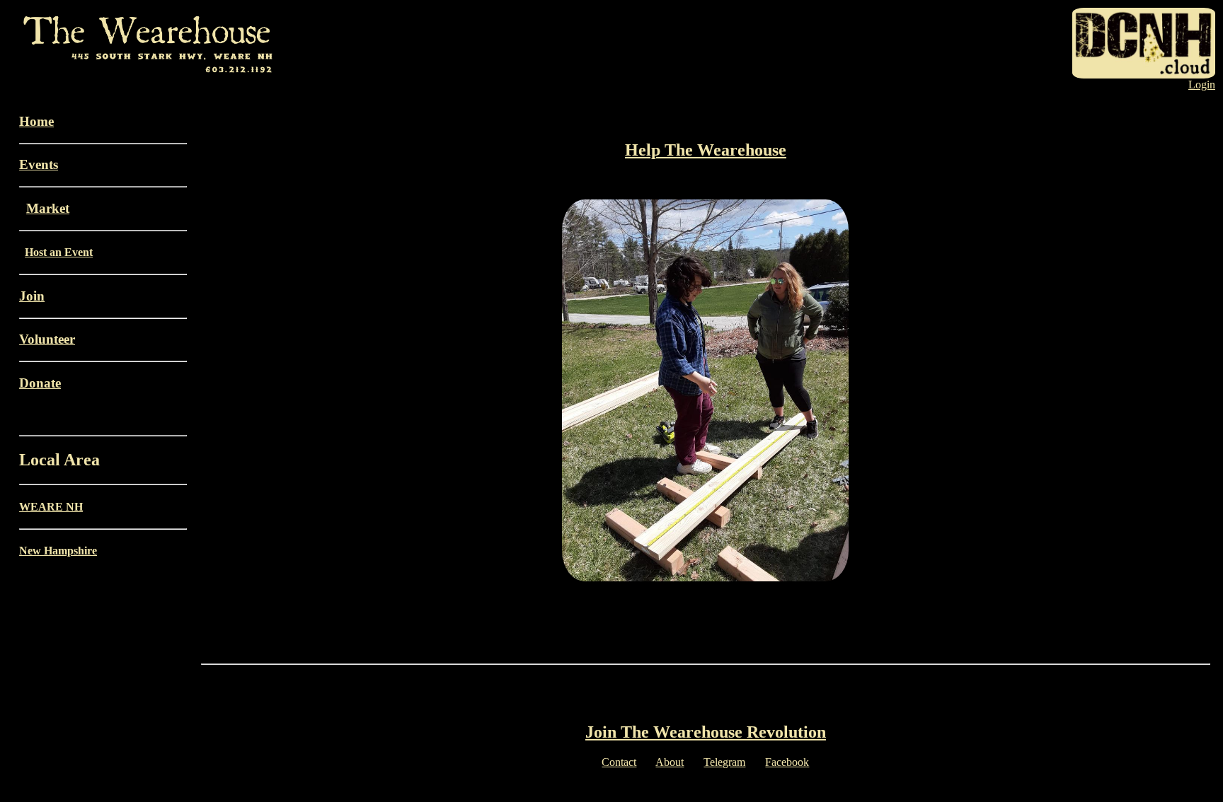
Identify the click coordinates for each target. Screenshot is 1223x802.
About (669, 762)
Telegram (724, 762)
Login (1201, 85)
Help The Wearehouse (705, 150)
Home (36, 121)
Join (32, 296)
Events (38, 164)
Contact (619, 762)
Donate (40, 383)
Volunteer (47, 339)
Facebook (787, 762)
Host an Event (59, 252)
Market (47, 208)
